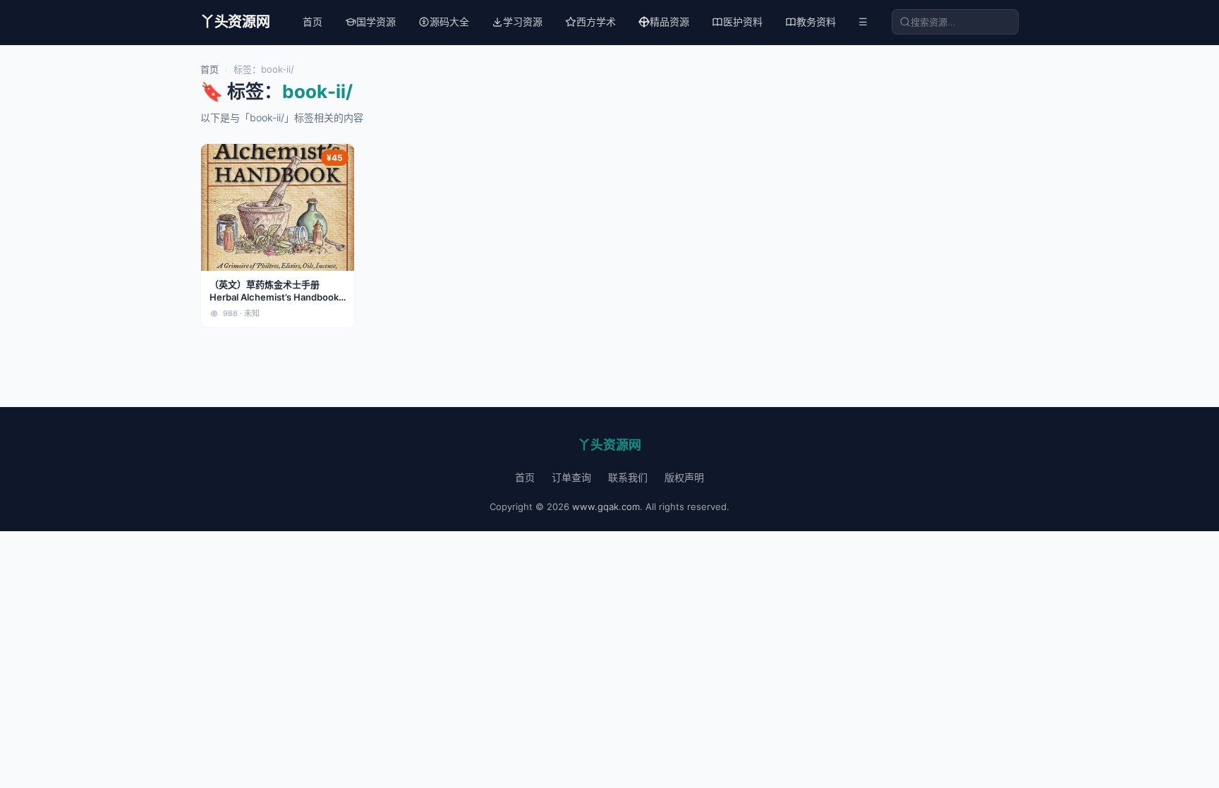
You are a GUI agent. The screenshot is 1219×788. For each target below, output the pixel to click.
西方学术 (596, 22)
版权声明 (684, 477)
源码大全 (449, 22)
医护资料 (743, 22)
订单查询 (571, 477)
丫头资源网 (235, 21)
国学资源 (376, 22)
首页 (312, 22)
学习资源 (522, 22)
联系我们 (628, 477)
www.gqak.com (606, 506)
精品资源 (669, 22)
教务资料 (816, 22)
